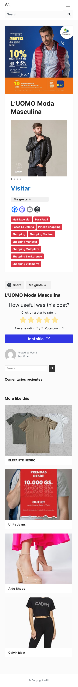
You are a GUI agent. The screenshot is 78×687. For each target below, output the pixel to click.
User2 (33, 352)
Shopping (18, 234)
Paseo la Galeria (23, 226)
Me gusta (20, 199)
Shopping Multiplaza (25, 249)
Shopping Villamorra (25, 263)
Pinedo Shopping (49, 226)
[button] (11, 179)
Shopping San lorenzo (27, 256)
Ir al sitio (36, 339)
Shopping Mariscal (24, 241)
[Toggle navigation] (68, 6)
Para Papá (41, 219)
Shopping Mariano (42, 234)
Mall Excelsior (21, 219)
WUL (9, 4)
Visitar (20, 188)
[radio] (23, 320)
